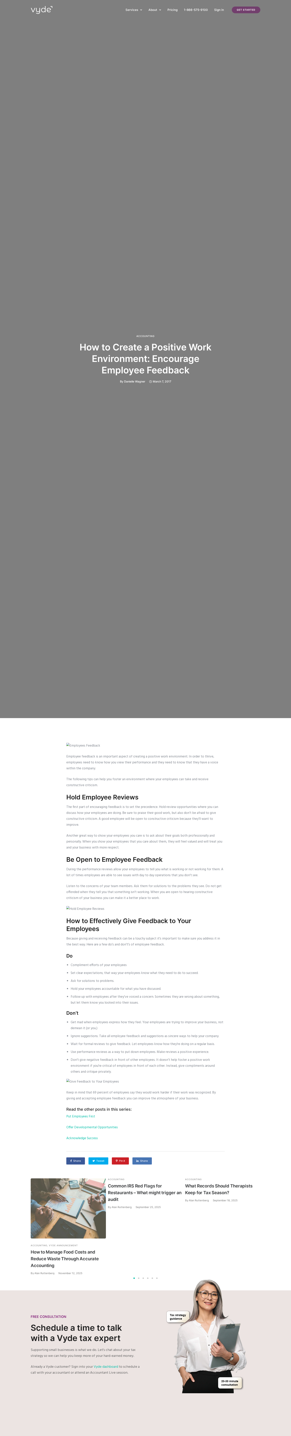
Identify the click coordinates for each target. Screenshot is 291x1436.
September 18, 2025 (225, 1200)
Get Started (246, 9)
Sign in (219, 10)
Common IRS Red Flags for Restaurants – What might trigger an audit (145, 1192)
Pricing (172, 10)
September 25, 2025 (148, 1207)
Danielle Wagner (134, 381)
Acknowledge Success (82, 1138)
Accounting (145, 336)
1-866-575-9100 (196, 10)
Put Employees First (80, 1116)
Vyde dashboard (106, 1367)
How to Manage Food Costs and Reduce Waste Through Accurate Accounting (65, 1258)
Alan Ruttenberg (122, 1207)
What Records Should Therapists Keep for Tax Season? (218, 1189)
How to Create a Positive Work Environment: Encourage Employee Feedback (145, 359)
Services (132, 10)
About (152, 10)
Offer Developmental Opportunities (92, 1127)
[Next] (268, 1226)
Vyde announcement (63, 1245)
